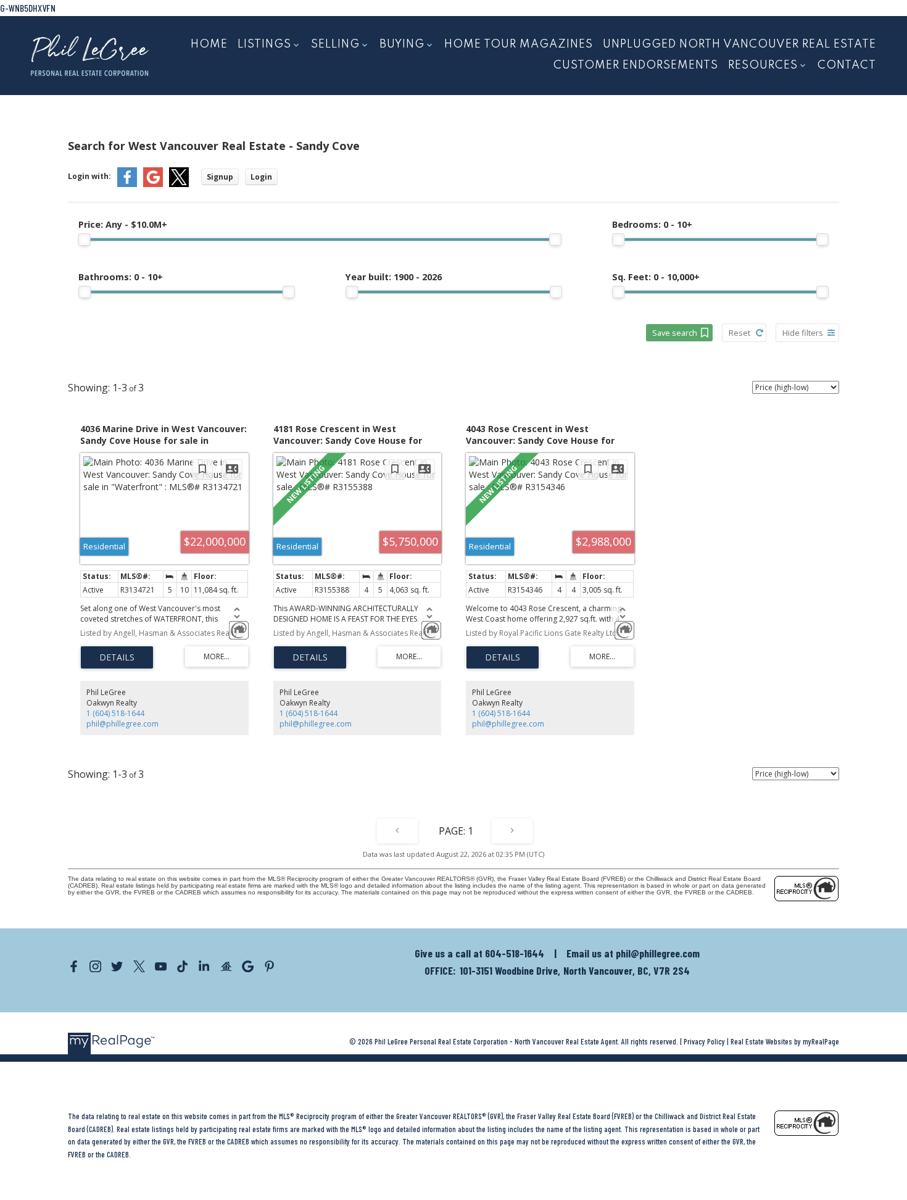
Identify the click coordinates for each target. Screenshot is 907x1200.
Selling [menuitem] (335, 44)
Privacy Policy (704, 1041)
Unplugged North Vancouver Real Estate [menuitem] (739, 44)
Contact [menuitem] (847, 65)
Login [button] (261, 177)
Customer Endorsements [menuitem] (635, 65)
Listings (264, 44)
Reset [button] (739, 332)
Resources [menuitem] (763, 65)
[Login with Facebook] (127, 184)
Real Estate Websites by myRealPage (785, 1041)
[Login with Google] (153, 184)
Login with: (89, 176)
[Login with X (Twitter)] (179, 184)
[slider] (84, 239)
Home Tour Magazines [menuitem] (518, 44)
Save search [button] (674, 332)
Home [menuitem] (209, 44)
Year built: (394, 277)
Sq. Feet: (656, 277)
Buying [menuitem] (402, 44)
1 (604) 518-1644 (115, 713)
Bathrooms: (120, 277)
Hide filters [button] (802, 332)
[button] (74, 966)
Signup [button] (220, 177)
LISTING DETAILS (117, 657)
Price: (122, 224)
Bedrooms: (652, 224)
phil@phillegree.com (122, 724)
